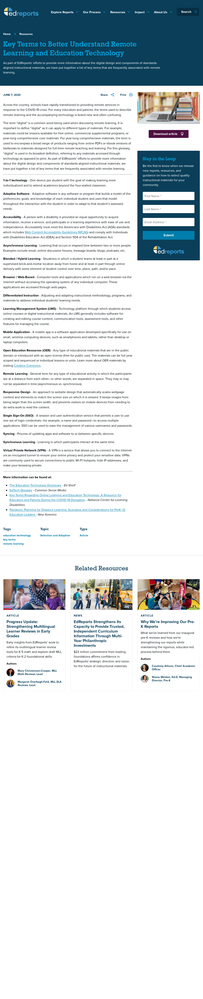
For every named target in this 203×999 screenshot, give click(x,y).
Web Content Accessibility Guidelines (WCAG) (56, 232)
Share (104, 95)
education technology (17, 535)
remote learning (13, 544)
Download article (165, 134)
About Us (161, 12)
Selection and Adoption (55, 535)
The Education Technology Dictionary (35, 485)
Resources (118, 12)
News (78, 616)
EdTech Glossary (21, 490)
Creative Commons (27, 365)
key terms (9, 539)
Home (7, 34)
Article (84, 535)
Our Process (92, 12)
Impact (140, 12)
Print (123, 95)
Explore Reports (62, 12)
